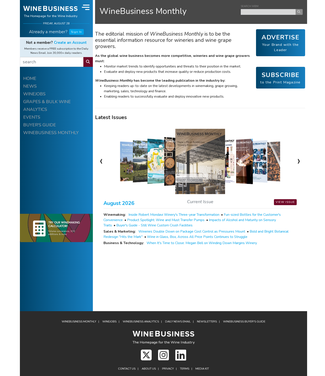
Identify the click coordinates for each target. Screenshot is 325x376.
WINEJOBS (34, 94)
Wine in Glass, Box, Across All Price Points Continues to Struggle (197, 236)
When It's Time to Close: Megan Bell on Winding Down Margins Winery (202, 243)
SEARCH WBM (249, 6)
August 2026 (118, 203)
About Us (149, 369)
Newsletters (207, 322)
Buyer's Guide (244, 322)
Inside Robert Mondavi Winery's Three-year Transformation (173, 214)
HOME (29, 78)
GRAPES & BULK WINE (47, 102)
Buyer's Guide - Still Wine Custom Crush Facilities (154, 225)
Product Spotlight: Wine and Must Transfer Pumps (166, 220)
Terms (184, 369)
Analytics (141, 322)
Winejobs (109, 322)
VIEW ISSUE (285, 202)
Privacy (168, 369)
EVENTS (31, 117)
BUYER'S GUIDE (39, 125)
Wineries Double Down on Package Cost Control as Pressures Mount (191, 231)
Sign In (76, 32)
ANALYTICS (35, 109)
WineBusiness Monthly (143, 11)
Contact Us (127, 369)
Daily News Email (178, 322)
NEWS (30, 86)
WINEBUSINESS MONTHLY (51, 133)
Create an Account (70, 42)
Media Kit (202, 369)
